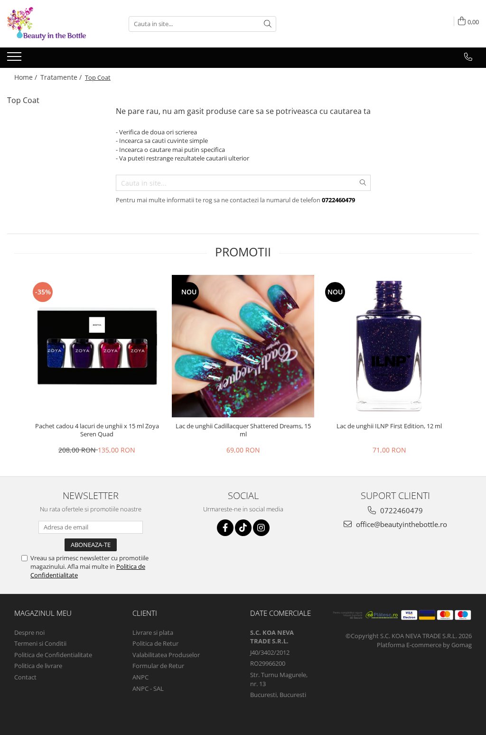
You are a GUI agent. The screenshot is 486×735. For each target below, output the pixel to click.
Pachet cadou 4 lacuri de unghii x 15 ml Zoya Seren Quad (97, 430)
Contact (25, 677)
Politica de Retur (155, 643)
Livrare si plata (152, 632)
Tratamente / (62, 77)
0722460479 (400, 510)
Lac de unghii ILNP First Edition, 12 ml (389, 426)
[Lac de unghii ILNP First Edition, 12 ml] (389, 346)
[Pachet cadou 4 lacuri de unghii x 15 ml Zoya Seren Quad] (97, 346)
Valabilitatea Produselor (166, 654)
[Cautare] (267, 24)
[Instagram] (261, 527)
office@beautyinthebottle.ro (400, 524)
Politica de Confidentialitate (53, 654)
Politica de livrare (38, 665)
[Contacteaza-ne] (468, 56)
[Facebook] (225, 527)
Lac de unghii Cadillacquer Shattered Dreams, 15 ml (243, 430)
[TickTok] (243, 527)
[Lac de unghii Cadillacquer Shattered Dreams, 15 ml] (243, 346)
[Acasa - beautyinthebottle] (54, 23)
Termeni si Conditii (40, 643)
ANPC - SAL (148, 688)
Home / (26, 77)
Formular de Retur (158, 665)
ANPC (140, 677)
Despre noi (29, 632)
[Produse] (15, 59)
